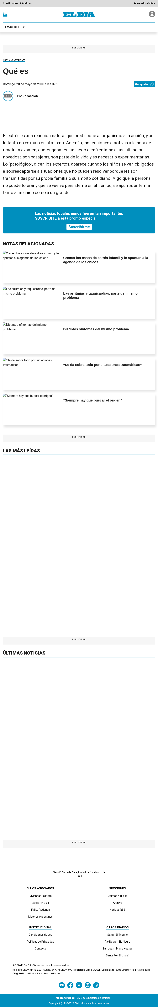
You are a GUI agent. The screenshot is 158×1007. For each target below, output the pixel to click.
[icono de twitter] (79, 985)
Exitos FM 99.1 (40, 902)
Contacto (40, 948)
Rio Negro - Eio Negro (117, 941)
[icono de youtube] (62, 985)
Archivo (117, 902)
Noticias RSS (117, 909)
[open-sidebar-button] (5, 14)
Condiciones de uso (40, 934)
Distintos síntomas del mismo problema (96, 329)
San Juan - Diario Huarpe (118, 948)
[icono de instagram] (87, 985)
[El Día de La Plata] (79, 14)
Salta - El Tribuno (117, 934)
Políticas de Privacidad (40, 941)
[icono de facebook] (70, 985)
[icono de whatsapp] (96, 985)
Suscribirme (79, 227)
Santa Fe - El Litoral (117, 955)
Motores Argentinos (40, 916)
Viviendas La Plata (40, 895)
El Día (24, 965)
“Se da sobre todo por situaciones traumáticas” (102, 365)
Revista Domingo (14, 59)
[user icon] (152, 16)
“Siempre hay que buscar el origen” (92, 400)
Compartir (141, 84)
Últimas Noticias (117, 895)
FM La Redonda (40, 909)
